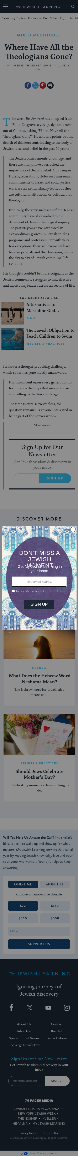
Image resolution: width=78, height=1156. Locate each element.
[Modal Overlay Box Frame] (39, 578)
